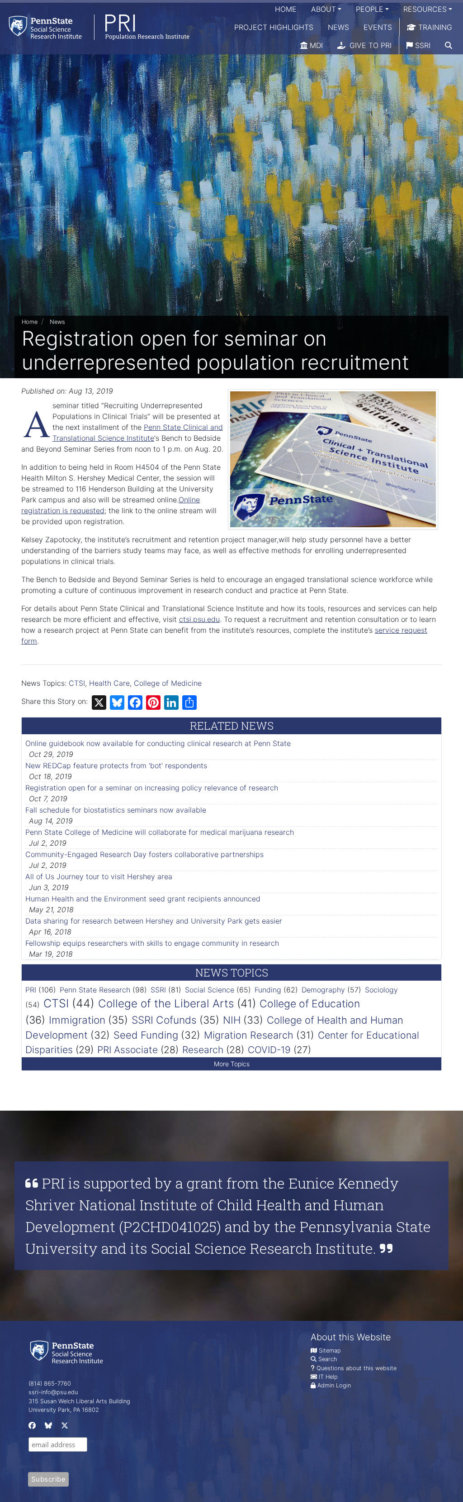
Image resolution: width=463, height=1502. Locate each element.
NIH (232, 1020)
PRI (30, 989)
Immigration (77, 1020)
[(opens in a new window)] (31, 1427)
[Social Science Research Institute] (68, 1351)
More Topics (232, 1064)
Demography (323, 989)
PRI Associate (127, 1049)
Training (434, 27)
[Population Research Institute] (94, 27)
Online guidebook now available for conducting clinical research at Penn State (158, 743)
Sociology (381, 989)
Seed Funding (145, 1035)
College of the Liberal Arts (166, 1003)
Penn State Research (95, 989)
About (323, 9)
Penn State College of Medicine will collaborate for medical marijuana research (159, 832)
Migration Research (248, 1035)
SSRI (421, 45)
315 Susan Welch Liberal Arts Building (79, 1401)
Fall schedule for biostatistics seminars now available (115, 809)
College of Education (310, 1003)
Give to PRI (369, 45)
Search (327, 1359)
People (369, 9)
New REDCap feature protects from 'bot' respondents (116, 765)
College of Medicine (168, 683)
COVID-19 (269, 1049)
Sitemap (330, 1350)
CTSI (77, 683)
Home (286, 9)
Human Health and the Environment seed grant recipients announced (142, 898)
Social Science (209, 989)
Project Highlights (273, 27)
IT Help (328, 1376)
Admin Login (334, 1385)
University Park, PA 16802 (63, 1409)
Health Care (109, 683)
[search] (448, 45)
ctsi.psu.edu (199, 619)
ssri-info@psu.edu (53, 1392)
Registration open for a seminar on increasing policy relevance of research (151, 787)
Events (378, 27)
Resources (425, 9)
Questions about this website (357, 1368)
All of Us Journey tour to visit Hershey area (98, 876)
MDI (315, 45)
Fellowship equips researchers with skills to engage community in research (152, 943)
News (338, 27)
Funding (268, 989)
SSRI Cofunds (164, 1020)
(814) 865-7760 (49, 1383)
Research (202, 1049)
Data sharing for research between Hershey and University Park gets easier (153, 920)
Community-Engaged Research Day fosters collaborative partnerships (144, 854)
